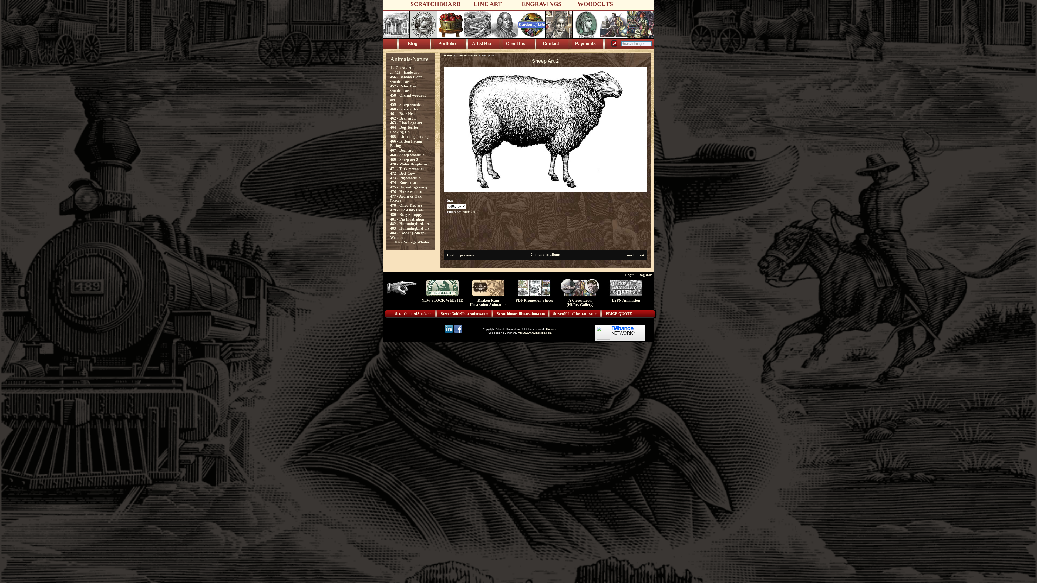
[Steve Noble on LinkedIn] (449, 332)
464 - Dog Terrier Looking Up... (404, 129)
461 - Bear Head (403, 113)
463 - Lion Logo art (406, 123)
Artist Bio (481, 43)
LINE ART (487, 4)
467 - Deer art (401, 150)
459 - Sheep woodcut (407, 104)
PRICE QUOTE (619, 314)
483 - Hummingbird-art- (410, 228)
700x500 (468, 212)
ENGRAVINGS (541, 4)
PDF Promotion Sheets (534, 301)
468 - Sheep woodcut (407, 155)
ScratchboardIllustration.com (521, 314)
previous (467, 255)
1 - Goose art (400, 68)
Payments (585, 43)
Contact (551, 43)
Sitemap (551, 329)
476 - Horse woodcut (407, 191)
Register (645, 275)
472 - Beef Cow (402, 173)
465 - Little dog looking (409, 136)
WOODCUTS (595, 4)
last (641, 255)
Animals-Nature (467, 55)
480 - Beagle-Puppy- (406, 214)
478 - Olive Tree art (406, 205)
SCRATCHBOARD (435, 4)
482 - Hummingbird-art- (410, 224)
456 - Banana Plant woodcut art (406, 79)
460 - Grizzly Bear (405, 109)
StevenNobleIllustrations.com (465, 314)
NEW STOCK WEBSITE (442, 301)
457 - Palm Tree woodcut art (403, 88)
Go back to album (545, 254)
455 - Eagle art (407, 72)
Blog (413, 43)
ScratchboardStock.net (414, 314)
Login (630, 275)
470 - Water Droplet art (409, 164)
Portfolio (447, 43)
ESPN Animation (626, 301)
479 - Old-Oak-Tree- (407, 210)
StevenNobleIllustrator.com (575, 314)
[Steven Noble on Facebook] (458, 332)
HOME (448, 55)
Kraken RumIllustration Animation (488, 303)
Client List (516, 43)
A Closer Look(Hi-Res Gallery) (580, 303)
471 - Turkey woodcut (408, 169)
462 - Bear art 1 (403, 118)
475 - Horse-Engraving (408, 187)
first (450, 255)
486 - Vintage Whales (412, 242)
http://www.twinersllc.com (535, 332)
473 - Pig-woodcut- (405, 178)
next (630, 255)
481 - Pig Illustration (407, 219)
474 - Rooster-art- (404, 182)
